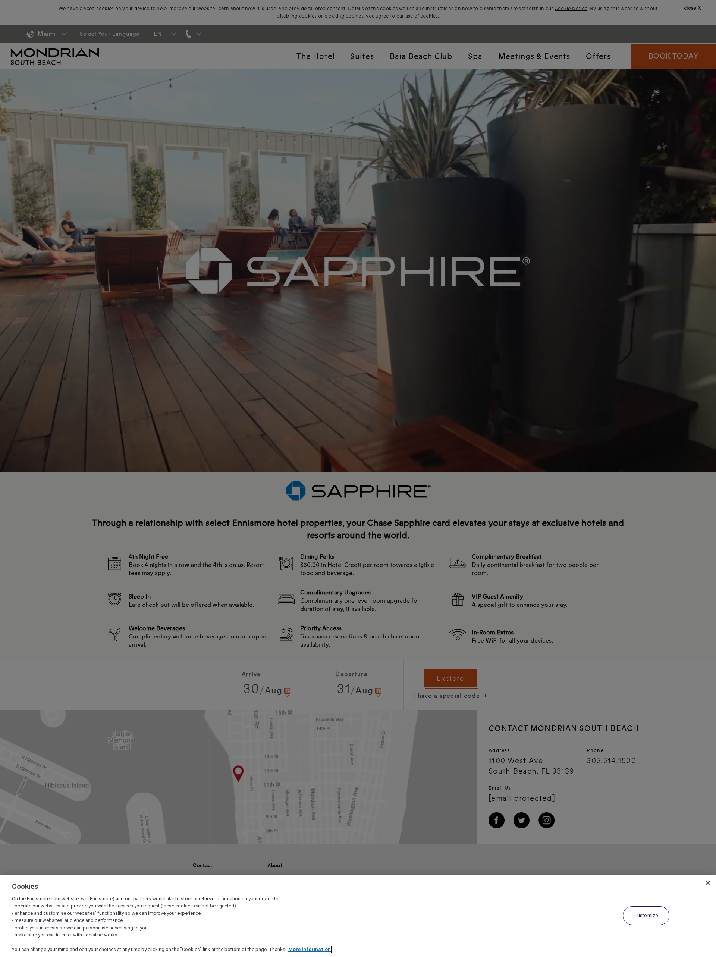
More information (309, 949)
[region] (358, 916)
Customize (646, 915)
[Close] (708, 883)
